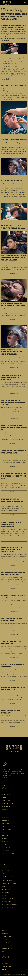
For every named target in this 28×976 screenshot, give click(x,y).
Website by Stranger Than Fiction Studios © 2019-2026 (14, 974)
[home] (6, 3)
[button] (24, 2)
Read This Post (14, 273)
